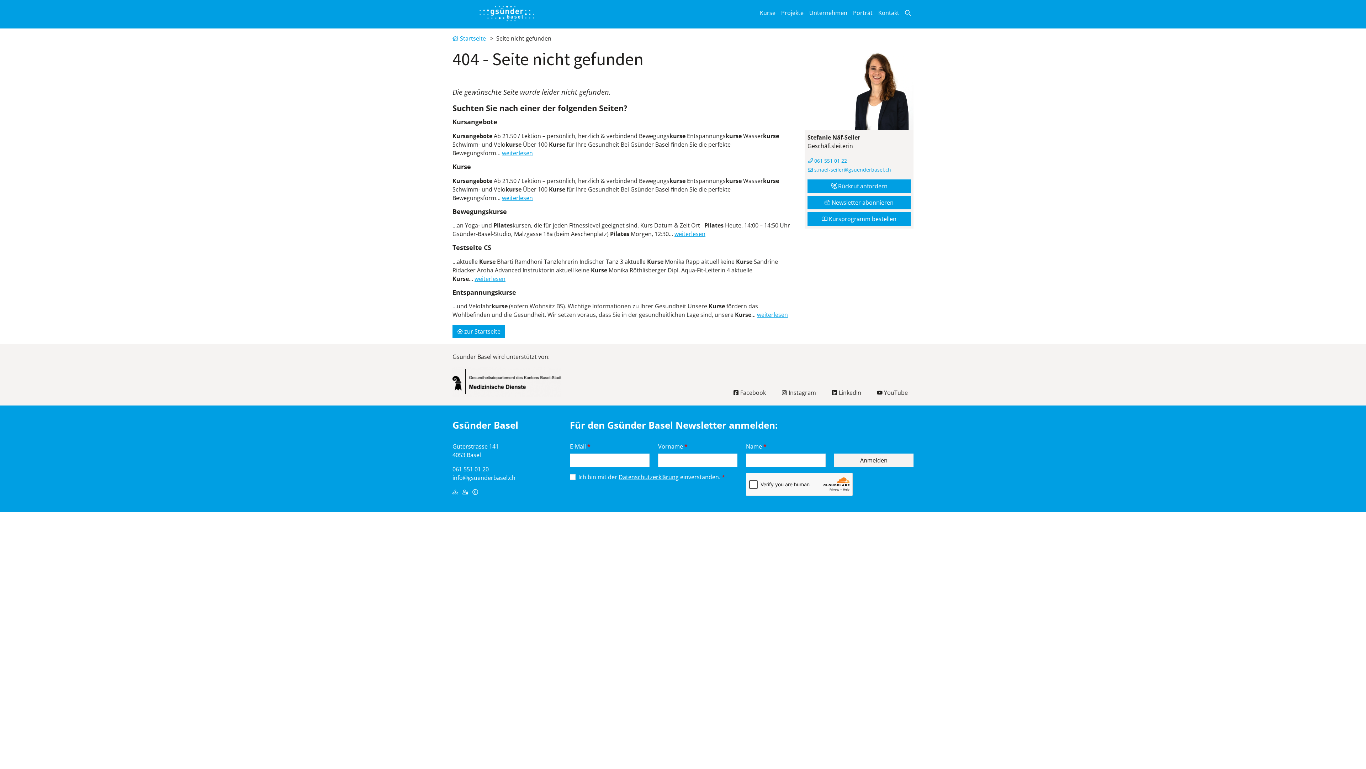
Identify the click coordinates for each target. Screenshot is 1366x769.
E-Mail (580, 446)
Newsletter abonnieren (862, 202)
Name (756, 446)
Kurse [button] (767, 13)
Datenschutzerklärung (649, 477)
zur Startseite (482, 331)
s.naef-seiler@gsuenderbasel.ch (852, 169)
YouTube (895, 393)
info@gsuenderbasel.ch (483, 478)
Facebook (752, 393)
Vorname (673, 446)
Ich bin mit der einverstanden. (651, 477)
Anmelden (874, 460)
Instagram (801, 393)
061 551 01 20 (470, 469)
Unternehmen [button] (828, 13)
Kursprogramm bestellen (861, 219)
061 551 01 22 (830, 160)
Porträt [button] (863, 13)
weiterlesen (517, 153)
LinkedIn (849, 393)
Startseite (473, 38)
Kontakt (888, 13)
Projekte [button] (792, 13)
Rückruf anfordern (862, 186)
